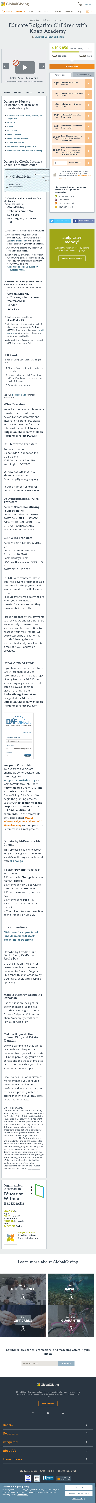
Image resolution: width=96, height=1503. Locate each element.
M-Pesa (11, 122)
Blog (80, 11)
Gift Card (12, 130)
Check (10, 126)
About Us (9, 1451)
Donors (8, 1425)
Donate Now (72, 66)
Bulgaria (46, 20)
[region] (47, 1493)
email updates (18, 240)
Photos (30, 92)
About (31, 11)
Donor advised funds (17, 138)
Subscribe (66, 1363)
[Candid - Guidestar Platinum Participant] (38, 1478)
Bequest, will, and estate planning (24, 150)
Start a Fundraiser (72, 258)
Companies (56, 11)
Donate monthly (83, 75)
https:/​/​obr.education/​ (12, 1217)
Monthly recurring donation (21, 146)
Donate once (60, 75)
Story (7, 92)
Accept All (79, 1488)
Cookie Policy (22, 1494)
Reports (18, 92)
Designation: (11, 745)
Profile (19, 1226)
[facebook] (33, 1412)
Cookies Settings (78, 1498)
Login (88, 4)
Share (41, 92)
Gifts (92, 11)
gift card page (19, 394)
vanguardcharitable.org (19, 780)
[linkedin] (63, 1412)
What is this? (27, 732)
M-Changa (16, 861)
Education (34, 20)
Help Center (48, 1403)
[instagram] (48, 1412)
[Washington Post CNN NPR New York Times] (48, 1471)
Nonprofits (43, 11)
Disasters (69, 11)
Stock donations (15, 142)
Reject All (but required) (78, 1493)
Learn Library (12, 1459)
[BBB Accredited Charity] (49, 1478)
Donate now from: (13, 738)
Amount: (9, 753)
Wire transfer (14, 134)
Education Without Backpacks (49, 36)
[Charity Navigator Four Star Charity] (29, 1478)
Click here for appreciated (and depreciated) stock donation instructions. (21, 935)
